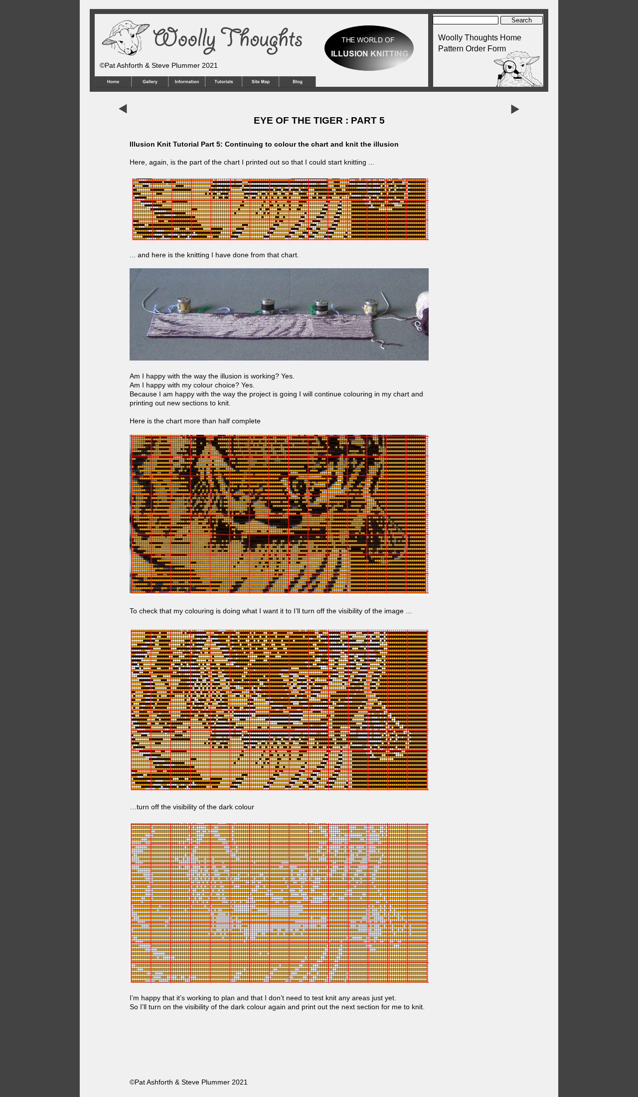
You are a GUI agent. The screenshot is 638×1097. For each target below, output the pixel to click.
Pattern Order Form (472, 48)
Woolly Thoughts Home (479, 37)
